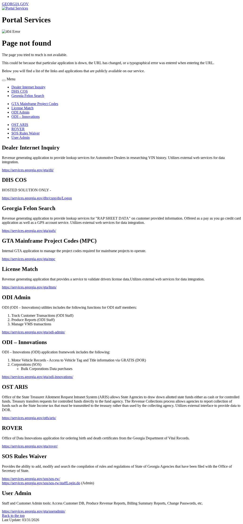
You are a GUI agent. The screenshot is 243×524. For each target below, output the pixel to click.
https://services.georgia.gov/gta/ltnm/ (29, 287)
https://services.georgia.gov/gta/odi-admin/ (33, 332)
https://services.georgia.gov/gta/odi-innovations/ (37, 377)
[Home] (15, 8)
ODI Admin (20, 112)
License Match (22, 108)
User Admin (20, 137)
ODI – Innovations (25, 117)
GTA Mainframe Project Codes (34, 104)
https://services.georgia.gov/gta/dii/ (28, 170)
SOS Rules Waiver (25, 133)
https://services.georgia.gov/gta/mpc (28, 259)
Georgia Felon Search (27, 96)
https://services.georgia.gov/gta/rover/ (30, 446)
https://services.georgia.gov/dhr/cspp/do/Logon (37, 198)
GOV (15, 4)
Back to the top (13, 516)
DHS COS (19, 91)
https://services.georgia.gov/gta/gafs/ (29, 231)
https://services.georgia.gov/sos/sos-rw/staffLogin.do (41, 483)
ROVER (18, 129)
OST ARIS (19, 125)
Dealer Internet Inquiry (28, 87)
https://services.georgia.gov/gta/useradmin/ (33, 511)
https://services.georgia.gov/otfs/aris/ (29, 418)
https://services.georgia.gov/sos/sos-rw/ (31, 479)
